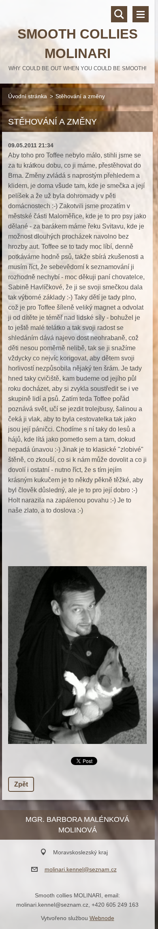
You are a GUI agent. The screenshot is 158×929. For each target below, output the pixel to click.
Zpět (21, 784)
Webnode (102, 918)
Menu (140, 14)
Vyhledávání (119, 14)
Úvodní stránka (27, 96)
